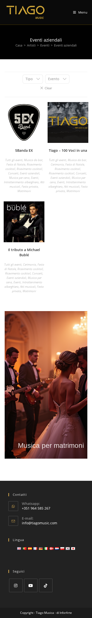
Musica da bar (33, 160)
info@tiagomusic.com (39, 523)
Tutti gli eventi (14, 160)
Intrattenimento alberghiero (21, 182)
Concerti (13, 173)
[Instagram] (16, 585)
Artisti (31, 45)
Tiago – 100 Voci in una (68, 150)
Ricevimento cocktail (29, 169)
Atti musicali (71, 186)
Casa (18, 45)
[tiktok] (46, 585)
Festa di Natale (15, 164)
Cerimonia (57, 164)
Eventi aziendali (29, 173)
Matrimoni (24, 191)
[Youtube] (31, 585)
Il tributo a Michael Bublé (24, 252)
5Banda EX (24, 150)
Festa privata (30, 186)
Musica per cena (19, 178)
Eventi (44, 45)
